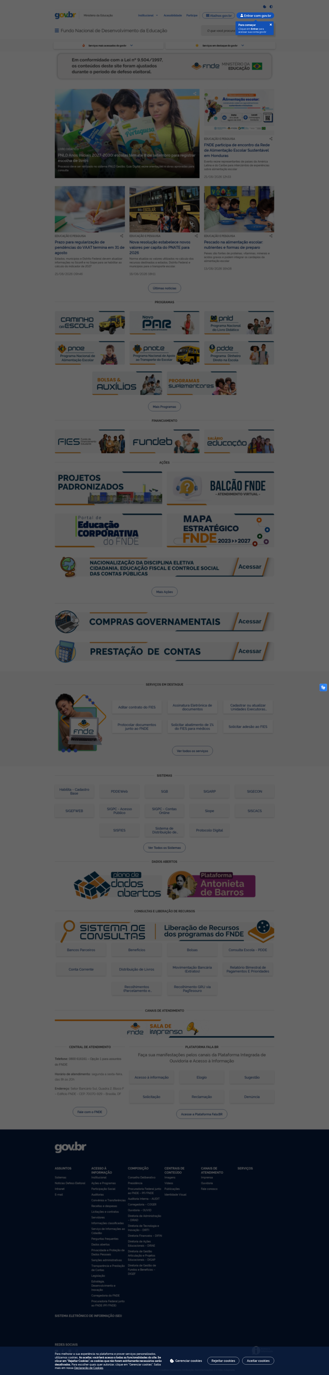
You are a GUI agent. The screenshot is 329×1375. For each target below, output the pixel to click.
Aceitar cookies (258, 1360)
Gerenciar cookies (188, 1360)
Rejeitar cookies (223, 1360)
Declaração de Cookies (88, 1367)
